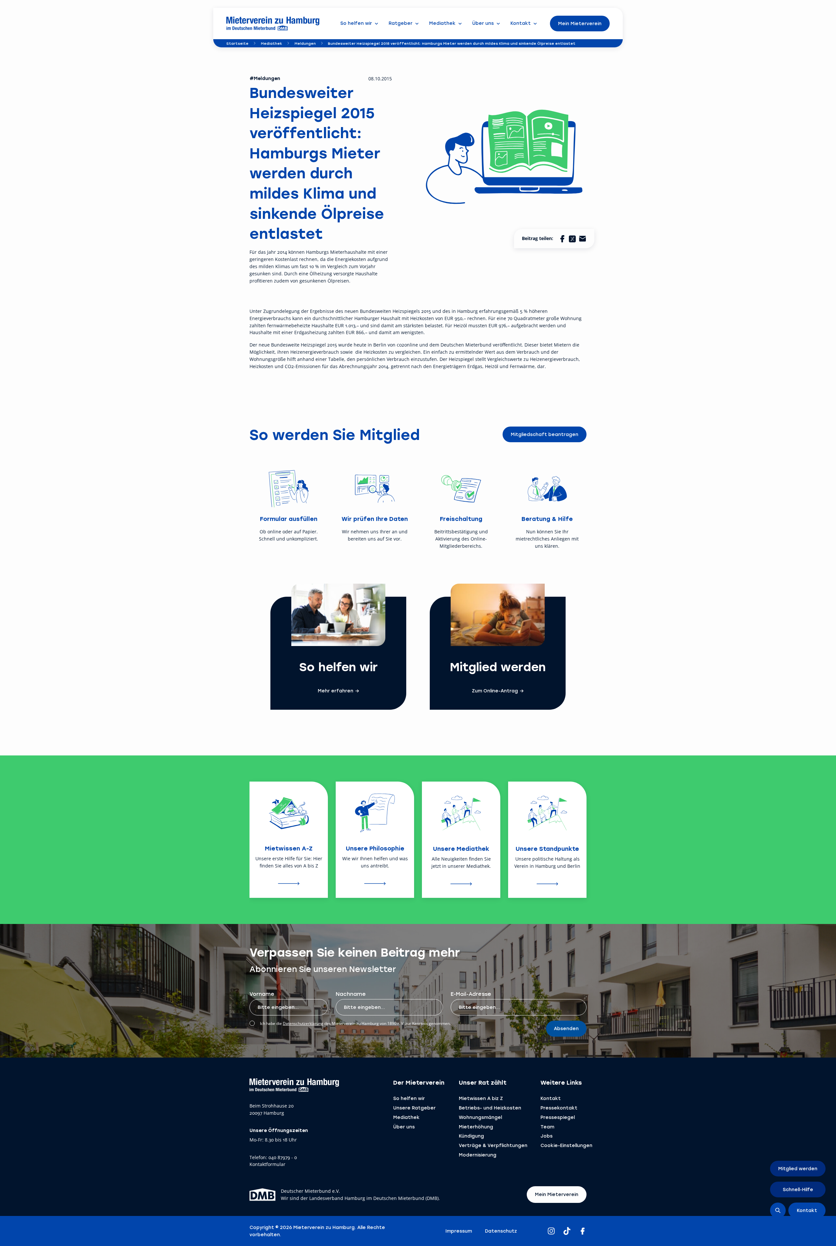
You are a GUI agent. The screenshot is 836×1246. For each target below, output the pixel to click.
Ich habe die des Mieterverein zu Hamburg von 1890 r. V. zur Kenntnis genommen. (355, 1023)
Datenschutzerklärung (303, 1023)
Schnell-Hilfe (798, 1189)
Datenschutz (501, 1231)
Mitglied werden (797, 1168)
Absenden (566, 1028)
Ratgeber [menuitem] (400, 23)
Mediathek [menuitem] (442, 23)
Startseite (237, 43)
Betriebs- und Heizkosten (490, 1108)
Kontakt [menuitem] (520, 23)
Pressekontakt (558, 1108)
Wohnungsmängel (480, 1117)
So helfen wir (409, 1098)
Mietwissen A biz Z (481, 1098)
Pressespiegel (557, 1117)
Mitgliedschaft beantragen (544, 434)
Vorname (261, 993)
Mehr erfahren (335, 690)
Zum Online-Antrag (495, 690)
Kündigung (471, 1136)
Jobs (546, 1136)
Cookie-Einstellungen (566, 1145)
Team (547, 1127)
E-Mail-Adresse (471, 993)
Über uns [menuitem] (483, 23)
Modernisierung (477, 1155)
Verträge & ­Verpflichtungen (493, 1145)
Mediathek (271, 43)
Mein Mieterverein (580, 23)
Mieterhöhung (476, 1127)
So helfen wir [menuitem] (356, 23)
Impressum (458, 1231)
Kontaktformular (267, 1164)
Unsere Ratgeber (414, 1108)
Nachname (351, 993)
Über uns (404, 1127)
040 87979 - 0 (282, 1157)
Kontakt (550, 1098)
